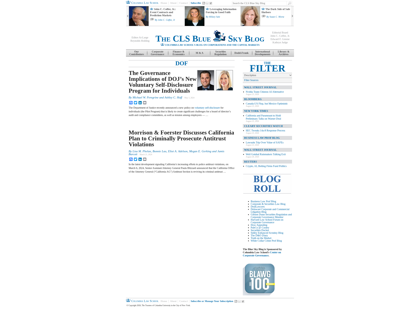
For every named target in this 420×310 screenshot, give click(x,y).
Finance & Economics (179, 53)
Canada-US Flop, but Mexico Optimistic (267, 103)
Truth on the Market (261, 238)
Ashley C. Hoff (173, 97)
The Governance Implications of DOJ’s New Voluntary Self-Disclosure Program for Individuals (163, 82)
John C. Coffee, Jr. (166, 20)
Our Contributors (136, 53)
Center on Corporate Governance (262, 254)
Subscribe (196, 3)
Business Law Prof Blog (263, 201)
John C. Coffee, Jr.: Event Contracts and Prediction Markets (163, 12)
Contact (183, 3)
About (173, 3)
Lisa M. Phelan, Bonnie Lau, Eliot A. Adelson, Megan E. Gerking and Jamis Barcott (176, 153)
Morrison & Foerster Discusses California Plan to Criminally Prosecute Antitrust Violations (181, 138)
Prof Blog (277, 240)
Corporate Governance (157, 53)
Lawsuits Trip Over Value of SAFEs (265, 142)
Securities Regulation (220, 53)
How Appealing (259, 225)
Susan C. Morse (277, 17)
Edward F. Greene (280, 39)
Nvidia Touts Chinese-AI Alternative (265, 91)
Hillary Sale (214, 17)
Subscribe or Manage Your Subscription (212, 301)
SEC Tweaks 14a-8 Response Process (265, 130)
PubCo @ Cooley (260, 227)
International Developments (262, 53)
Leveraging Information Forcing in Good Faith (221, 11)
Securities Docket (260, 230)
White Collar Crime (261, 240)
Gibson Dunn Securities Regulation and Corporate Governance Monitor (271, 215)
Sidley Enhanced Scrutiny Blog (267, 232)
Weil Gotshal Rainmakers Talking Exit (266, 154)
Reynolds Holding (139, 40)
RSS (203, 3)
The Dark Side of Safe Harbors (276, 11)
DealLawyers (258, 206)
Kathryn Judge (280, 42)
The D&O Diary (259, 235)
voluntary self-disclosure (207, 107)
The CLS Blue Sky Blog (210, 38)
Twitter (210, 3)
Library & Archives (283, 53)
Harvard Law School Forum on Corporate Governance (267, 221)
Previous (127, 16)
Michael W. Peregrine (145, 97)
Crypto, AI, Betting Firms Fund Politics (266, 166)
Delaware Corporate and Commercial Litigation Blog (270, 210)
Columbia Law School (144, 2)
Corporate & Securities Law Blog (268, 204)
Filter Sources (251, 80)
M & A (199, 53)
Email (207, 3)
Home (164, 3)
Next (292, 16)
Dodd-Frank (241, 53)
